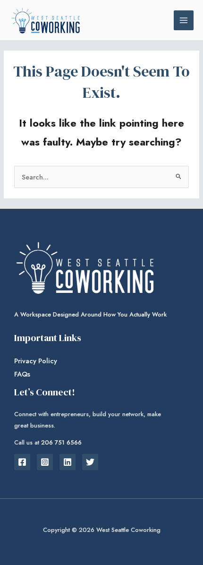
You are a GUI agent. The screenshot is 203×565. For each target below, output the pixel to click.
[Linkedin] (67, 462)
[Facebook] (22, 462)
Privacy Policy (35, 361)
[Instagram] (45, 462)
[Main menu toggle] (184, 20)
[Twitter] (90, 462)
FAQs (22, 374)
